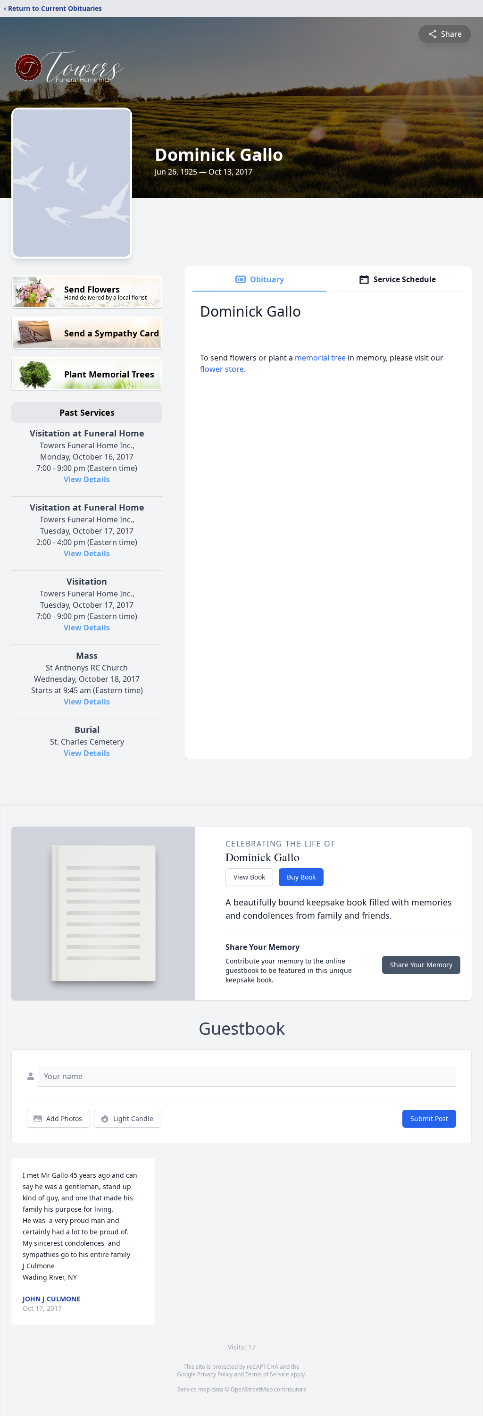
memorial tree (320, 357)
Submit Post (429, 1118)
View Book (249, 876)
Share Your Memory (421, 964)
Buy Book (301, 876)
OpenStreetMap (252, 1389)
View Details (87, 479)
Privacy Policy (215, 1374)
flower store (222, 369)
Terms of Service (267, 1374)
